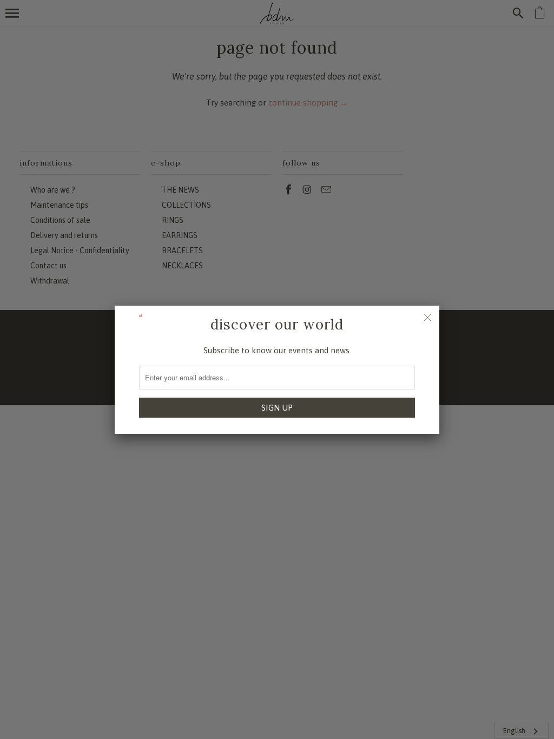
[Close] (427, 317)
